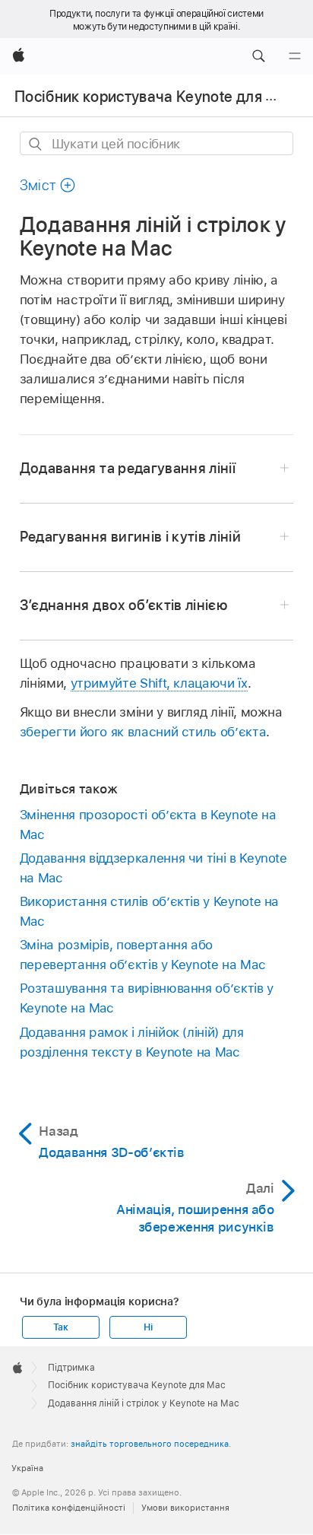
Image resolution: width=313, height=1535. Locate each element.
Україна (27, 1468)
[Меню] (295, 56)
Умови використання (185, 1507)
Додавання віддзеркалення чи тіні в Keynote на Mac (153, 867)
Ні (148, 1327)
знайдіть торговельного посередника (150, 1443)
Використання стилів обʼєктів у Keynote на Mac (149, 911)
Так (60, 1327)
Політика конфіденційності (68, 1507)
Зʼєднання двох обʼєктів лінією (123, 605)
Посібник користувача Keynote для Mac (154, 96)
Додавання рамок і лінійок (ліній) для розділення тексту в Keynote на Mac (132, 1042)
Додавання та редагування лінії (128, 468)
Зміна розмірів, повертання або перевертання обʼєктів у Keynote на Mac (142, 954)
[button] (258, 56)
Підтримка (71, 1367)
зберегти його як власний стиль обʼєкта (143, 731)
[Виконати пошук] (36, 144)
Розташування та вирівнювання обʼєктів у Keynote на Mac (146, 997)
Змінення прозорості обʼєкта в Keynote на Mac (148, 824)
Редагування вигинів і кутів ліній (130, 536)
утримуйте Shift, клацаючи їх (159, 683)
